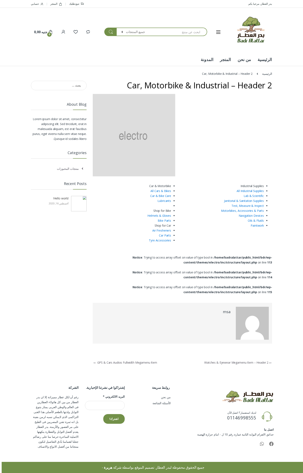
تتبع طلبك (74, 4)
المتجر (54, 4)
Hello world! (60, 198)
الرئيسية (265, 59)
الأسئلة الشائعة (162, 403)
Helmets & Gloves (159, 216)
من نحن (244, 59)
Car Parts (165, 235)
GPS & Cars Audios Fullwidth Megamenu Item (125, 362)
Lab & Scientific (254, 196)
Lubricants (164, 201)
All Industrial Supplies (250, 191)
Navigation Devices (251, 216)
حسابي (35, 4)
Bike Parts (164, 220)
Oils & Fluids (256, 220)
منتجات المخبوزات (68, 169)
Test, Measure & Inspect (247, 206)
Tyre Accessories (160, 240)
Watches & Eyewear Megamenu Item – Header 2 (238, 362)
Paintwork (257, 225)
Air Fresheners (161, 230)
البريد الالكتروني (113, 396)
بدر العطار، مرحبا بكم (260, 4)
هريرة (108, 467)
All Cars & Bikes (160, 191)
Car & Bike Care (160, 196)
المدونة (207, 59)
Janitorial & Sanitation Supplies (244, 201)
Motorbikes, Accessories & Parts (242, 211)
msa (227, 311)
